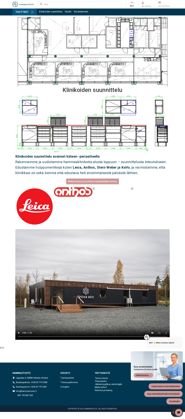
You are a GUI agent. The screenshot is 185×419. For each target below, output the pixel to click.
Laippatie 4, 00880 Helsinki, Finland (32, 378)
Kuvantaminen (81, 11)
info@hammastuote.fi (26, 391)
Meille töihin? (101, 387)
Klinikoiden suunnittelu (50, 11)
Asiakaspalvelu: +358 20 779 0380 (31, 382)
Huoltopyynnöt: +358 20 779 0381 (31, 387)
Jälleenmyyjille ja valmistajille (108, 384)
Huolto (68, 11)
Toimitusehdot (67, 378)
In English (64, 387)
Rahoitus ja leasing (103, 390)
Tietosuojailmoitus (69, 382)
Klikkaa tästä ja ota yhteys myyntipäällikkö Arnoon (92, 181)
